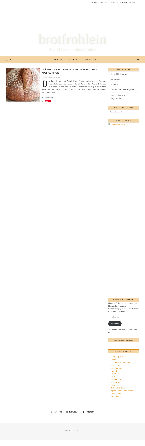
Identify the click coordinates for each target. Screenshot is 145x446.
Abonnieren (115, 324)
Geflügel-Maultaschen (119, 74)
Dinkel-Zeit (115, 84)
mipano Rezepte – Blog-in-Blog (122, 391)
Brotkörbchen (116, 365)
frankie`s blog (116, 379)
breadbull (114, 360)
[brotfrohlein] (72, 31)
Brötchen (58, 59)
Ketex (113, 385)
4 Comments (56, 77)
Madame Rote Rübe (118, 388)
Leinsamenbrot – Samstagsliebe (122, 90)
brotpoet (114, 371)
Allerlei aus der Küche (86, 59)
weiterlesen (47, 98)
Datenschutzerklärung (99, 3)
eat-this (113, 377)
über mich (123, 3)
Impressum (114, 3)
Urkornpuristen (116, 396)
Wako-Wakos (115, 79)
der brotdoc (115, 374)
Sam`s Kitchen (116, 394)
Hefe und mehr (116, 382)
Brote (68, 59)
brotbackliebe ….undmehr (120, 363)
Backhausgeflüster (117, 357)
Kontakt (132, 3)
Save (48, 101)
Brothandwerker (116, 368)
